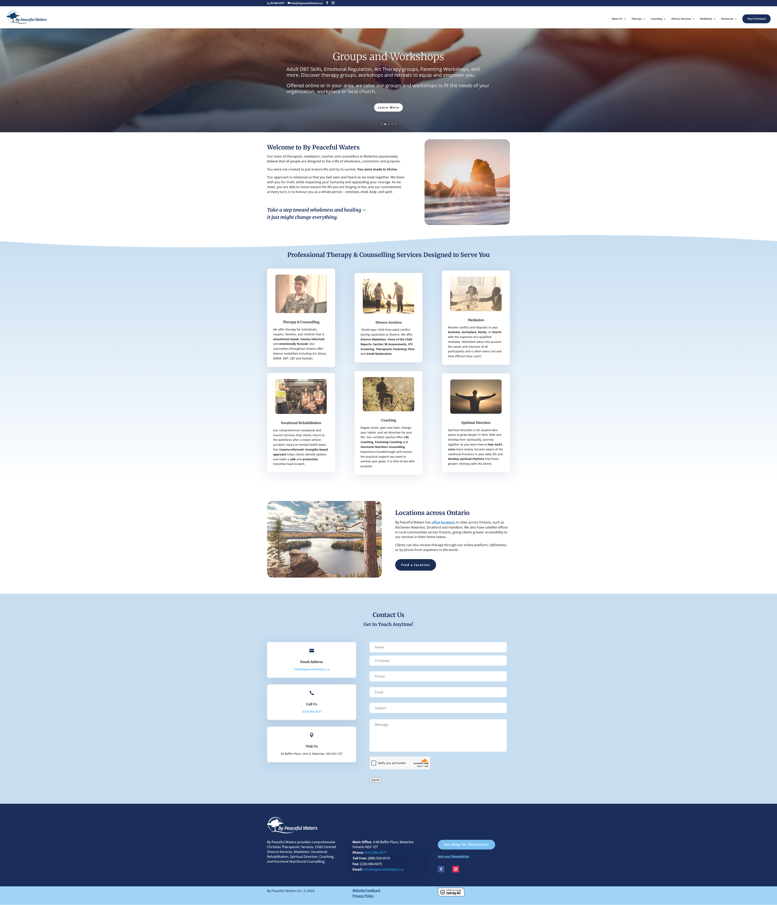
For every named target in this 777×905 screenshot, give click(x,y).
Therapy (637, 18)
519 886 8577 (277, 3)
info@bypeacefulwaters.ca (312, 669)
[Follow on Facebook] (441, 869)
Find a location (415, 565)
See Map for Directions (466, 844)
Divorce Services (681, 18)
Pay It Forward (756, 18)
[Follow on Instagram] (455, 869)
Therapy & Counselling (301, 322)
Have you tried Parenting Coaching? (388, 55)
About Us (617, 18)
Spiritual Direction (475, 423)
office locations (443, 522)
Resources (727, 18)
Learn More (388, 107)
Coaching (656, 18)
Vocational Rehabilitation (301, 423)
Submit (375, 780)
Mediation (706, 18)
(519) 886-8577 (376, 852)
